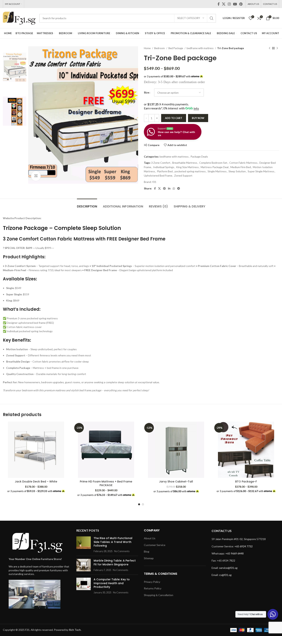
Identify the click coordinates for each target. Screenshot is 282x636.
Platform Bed (165, 171)
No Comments (121, 551)
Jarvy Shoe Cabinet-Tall (176, 481)
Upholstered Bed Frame (158, 175)
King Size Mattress (187, 167)
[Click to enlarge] (36, 176)
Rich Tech (75, 629)
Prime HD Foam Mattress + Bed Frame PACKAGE (106, 483)
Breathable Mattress (184, 162)
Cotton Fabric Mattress (243, 162)
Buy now (198, 118)
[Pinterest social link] (241, 4)
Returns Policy (152, 588)
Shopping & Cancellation (158, 595)
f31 (154, 181)
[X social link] (224, 4)
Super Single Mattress (261, 171)
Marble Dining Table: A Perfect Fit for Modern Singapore (115, 562)
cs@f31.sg (225, 575)
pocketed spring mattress (190, 171)
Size (146, 92)
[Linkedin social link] (169, 188)
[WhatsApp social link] (174, 188)
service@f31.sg (228, 567)
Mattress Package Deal (214, 167)
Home (147, 48)
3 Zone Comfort (160, 162)
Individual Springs (163, 167)
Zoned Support (183, 175)
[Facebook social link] (218, 4)
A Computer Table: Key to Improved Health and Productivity (112, 583)
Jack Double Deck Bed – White (36, 481)
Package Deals (199, 156)
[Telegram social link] (178, 188)
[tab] (87, 204)
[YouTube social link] (235, 4)
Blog (146, 551)
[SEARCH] (211, 18)
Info (196, 108)
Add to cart (173, 118)
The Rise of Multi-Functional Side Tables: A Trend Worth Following (113, 542)
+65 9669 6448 (234, 553)
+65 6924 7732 (243, 546)
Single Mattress (217, 171)
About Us (149, 538)
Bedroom (159, 48)
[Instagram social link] (229, 4)
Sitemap (149, 558)
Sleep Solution (237, 171)
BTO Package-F (246, 481)
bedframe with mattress (200, 48)
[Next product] (277, 48)
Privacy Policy (152, 581)
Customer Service (154, 545)
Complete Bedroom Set (213, 162)
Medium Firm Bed (240, 167)
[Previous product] (269, 48)
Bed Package (176, 48)
